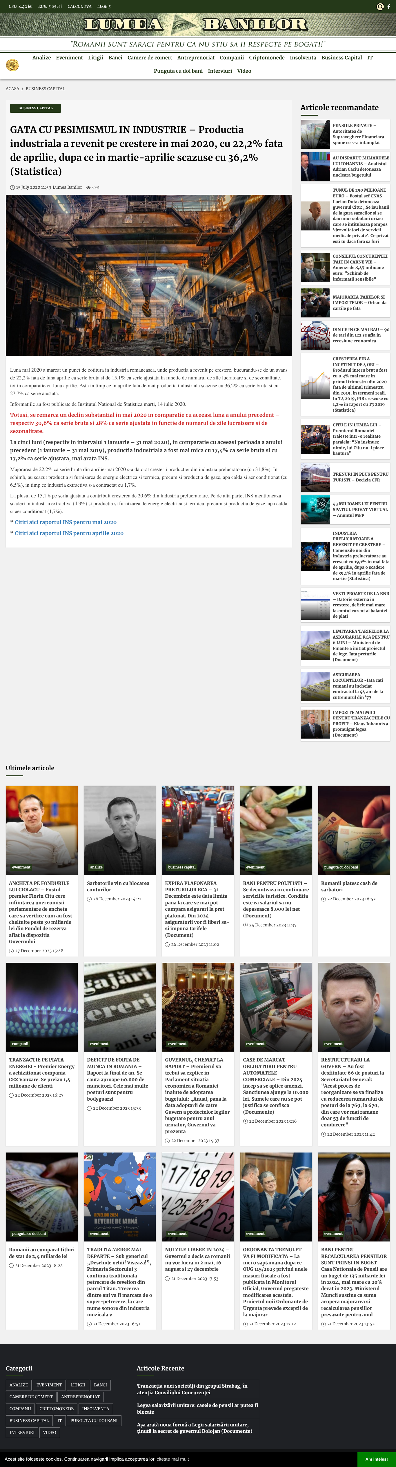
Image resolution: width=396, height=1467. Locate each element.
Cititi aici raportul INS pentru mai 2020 (65, 522)
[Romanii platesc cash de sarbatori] (354, 830)
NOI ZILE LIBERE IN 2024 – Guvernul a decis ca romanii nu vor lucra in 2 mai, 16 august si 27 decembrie (197, 1259)
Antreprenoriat (196, 57)
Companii (232, 57)
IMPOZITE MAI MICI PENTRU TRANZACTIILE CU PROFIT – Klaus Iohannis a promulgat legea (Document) (361, 724)
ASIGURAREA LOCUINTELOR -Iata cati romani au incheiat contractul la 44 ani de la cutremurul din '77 (358, 686)
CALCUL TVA (79, 6)
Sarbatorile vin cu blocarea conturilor (118, 887)
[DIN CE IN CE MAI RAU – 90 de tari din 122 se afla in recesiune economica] (315, 335)
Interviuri (220, 71)
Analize (41, 57)
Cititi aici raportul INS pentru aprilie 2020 (69, 533)
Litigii (95, 57)
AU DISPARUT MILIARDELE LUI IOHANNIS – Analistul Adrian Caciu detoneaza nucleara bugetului (361, 166)
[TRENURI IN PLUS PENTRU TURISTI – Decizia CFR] (315, 477)
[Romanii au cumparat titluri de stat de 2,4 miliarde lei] (42, 1196)
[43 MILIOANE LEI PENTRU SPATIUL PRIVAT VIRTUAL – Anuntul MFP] (315, 509)
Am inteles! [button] (377, 1459)
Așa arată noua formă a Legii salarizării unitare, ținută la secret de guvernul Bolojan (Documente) (195, 1428)
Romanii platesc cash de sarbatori (349, 887)
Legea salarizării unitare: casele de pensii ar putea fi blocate (197, 1409)
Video (244, 71)
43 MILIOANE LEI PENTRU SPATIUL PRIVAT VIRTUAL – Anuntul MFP (360, 509)
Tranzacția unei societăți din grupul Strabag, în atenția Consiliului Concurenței (192, 1389)
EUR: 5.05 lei (50, 6)
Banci (115, 57)
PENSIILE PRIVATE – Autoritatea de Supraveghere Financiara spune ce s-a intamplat (358, 134)
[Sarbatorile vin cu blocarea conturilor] (120, 830)
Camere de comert (150, 57)
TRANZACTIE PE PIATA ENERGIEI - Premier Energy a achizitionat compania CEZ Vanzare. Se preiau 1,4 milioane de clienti (42, 1073)
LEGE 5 (104, 6)
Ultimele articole (30, 768)
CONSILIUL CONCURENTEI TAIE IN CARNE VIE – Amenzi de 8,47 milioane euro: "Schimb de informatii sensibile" (360, 267)
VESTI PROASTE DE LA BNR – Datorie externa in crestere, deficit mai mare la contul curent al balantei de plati (361, 605)
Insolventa (303, 57)
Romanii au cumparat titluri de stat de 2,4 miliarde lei (42, 1253)
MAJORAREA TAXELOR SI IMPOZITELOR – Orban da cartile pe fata (359, 303)
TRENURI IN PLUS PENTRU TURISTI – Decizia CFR (360, 477)
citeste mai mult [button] (173, 1459)
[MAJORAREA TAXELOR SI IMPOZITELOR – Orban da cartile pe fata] (315, 302)
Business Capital (341, 57)
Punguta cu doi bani (178, 71)
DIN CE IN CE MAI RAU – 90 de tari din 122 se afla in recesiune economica (361, 335)
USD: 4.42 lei (20, 6)
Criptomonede (267, 57)
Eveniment (69, 57)
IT (370, 57)
